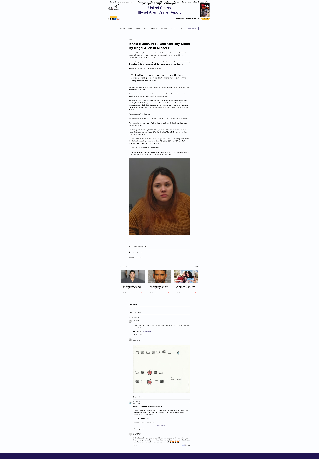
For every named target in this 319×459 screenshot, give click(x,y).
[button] (114, 18)
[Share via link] (142, 252)
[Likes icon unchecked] (134, 334)
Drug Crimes (163, 28)
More (172, 28)
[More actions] (189, 39)
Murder (146, 28)
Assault (138, 28)
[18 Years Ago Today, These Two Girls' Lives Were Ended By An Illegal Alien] (186, 276)
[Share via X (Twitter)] (133, 252)
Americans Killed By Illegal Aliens (138, 246)
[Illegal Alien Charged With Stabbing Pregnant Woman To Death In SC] (160, 276)
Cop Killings (154, 28)
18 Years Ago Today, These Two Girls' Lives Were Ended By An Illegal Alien (185, 287)
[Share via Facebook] (129, 252)
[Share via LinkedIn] (137, 252)
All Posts (122, 28)
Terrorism (130, 28)
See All (197, 266)
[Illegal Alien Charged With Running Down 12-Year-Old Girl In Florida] (133, 276)
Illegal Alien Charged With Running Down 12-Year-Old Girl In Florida (132, 287)
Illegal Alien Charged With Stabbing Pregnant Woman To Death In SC (159, 287)
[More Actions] (189, 321)
